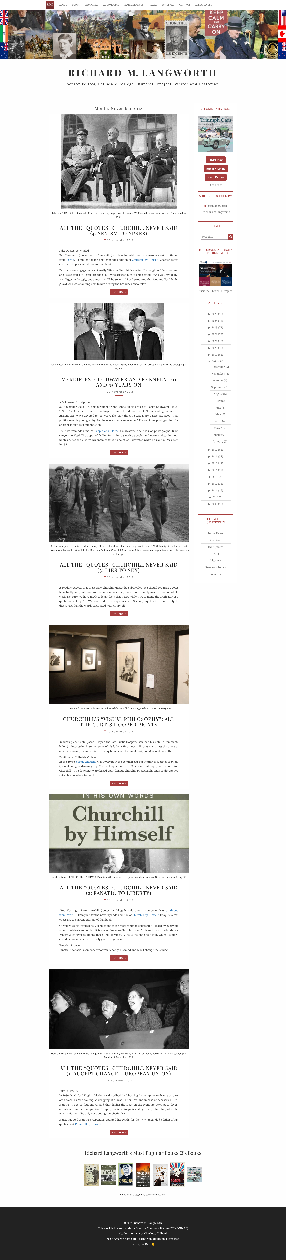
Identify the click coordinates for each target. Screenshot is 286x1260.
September (218, 390)
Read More (120, 292)
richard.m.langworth (216, 215)
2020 (214, 351)
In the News (215, 536)
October (218, 383)
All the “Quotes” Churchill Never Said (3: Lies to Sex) (119, 567)
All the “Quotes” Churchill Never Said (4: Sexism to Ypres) (119, 230)
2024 (214, 324)
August (218, 397)
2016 (214, 459)
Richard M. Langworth (50, 5)
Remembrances (133, 4)
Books (76, 4)
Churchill (91, 4)
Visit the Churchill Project (215, 294)
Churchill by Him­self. (145, 260)
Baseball (168, 4)
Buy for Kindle (215, 171)
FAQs (216, 556)
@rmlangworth (217, 209)
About (63, 4)
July (218, 404)
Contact (184, 4)
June (218, 410)
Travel (152, 4)
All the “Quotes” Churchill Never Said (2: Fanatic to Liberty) (119, 890)
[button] (210, 188)
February (218, 438)
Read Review (215, 180)
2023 (214, 330)
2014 (214, 473)
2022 (214, 337)
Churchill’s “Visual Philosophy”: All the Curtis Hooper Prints (118, 722)
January (218, 444)
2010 (215, 500)
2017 (214, 453)
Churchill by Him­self (88, 1124)
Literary (215, 563)
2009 (214, 507)
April (218, 424)
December (218, 370)
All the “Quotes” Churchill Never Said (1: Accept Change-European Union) (119, 1071)
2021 (214, 344)
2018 (215, 364)
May (218, 417)
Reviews (215, 577)
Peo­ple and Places (106, 431)
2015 (214, 466)
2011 (214, 493)
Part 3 (70, 260)
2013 (215, 480)
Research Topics (215, 570)
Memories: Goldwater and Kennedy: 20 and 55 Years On (118, 382)
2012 (214, 487)
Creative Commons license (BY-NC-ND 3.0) (162, 1228)
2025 (214, 317)
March (218, 431)
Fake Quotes (215, 550)
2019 (214, 358)
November (218, 377)
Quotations (215, 543)
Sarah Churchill (86, 761)
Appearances (203, 4)
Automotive (111, 4)
